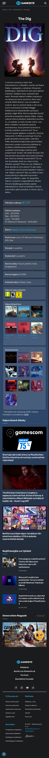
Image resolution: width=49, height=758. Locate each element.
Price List (28, 717)
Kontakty (10, 724)
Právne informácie (12, 702)
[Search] (45, 3)
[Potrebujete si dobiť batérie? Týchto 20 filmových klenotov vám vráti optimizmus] (9, 562)
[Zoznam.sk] (29, 737)
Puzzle (22, 230)
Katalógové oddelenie (13, 737)
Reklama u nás (30, 702)
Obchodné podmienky (33, 709)
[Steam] (23, 203)
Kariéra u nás (10, 713)
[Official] (26, 203)
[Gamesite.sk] (25, 3)
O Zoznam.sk (12, 696)
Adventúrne (17, 10)
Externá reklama (31, 705)
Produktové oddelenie (13, 730)
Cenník (27, 713)
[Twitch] (29, 203)
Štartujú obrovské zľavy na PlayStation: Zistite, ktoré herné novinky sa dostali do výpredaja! (23, 457)
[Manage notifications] (4, 754)
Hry (10, 10)
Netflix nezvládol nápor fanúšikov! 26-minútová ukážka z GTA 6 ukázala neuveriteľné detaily (22, 536)
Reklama (29, 696)
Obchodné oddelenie (13, 733)
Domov (5, 10)
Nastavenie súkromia (13, 709)
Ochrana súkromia (12, 705)
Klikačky (15, 230)
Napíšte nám (10, 717)
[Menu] (4, 3)
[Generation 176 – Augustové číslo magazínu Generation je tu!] (24, 634)
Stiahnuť (41, 616)
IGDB (26, 414)
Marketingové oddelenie (14, 741)
